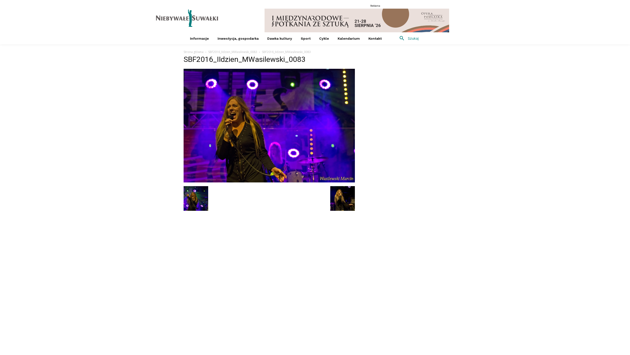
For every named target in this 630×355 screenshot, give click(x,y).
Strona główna (194, 52)
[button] (407, 38)
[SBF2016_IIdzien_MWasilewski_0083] (269, 181)
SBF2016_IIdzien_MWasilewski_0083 (232, 52)
